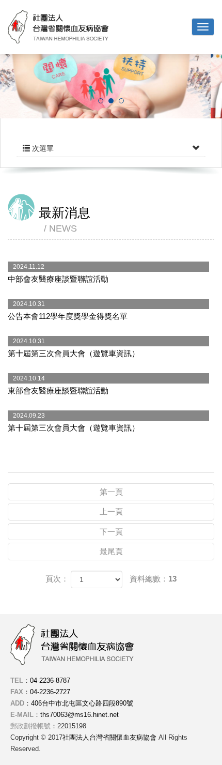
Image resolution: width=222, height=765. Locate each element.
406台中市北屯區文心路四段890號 (82, 703)
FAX (16, 692)
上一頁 (111, 511)
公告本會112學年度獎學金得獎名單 (68, 310)
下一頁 (111, 531)
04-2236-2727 (50, 692)
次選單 (42, 148)
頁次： (57, 578)
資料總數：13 (153, 578)
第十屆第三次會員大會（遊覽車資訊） (73, 348)
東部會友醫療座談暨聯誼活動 (58, 385)
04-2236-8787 (50, 680)
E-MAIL (22, 714)
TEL (16, 680)
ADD (17, 703)
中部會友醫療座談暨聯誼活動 (58, 273)
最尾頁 (111, 551)
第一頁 (111, 491)
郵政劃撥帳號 (30, 726)
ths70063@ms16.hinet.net (79, 714)
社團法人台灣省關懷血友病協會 (58, 26)
